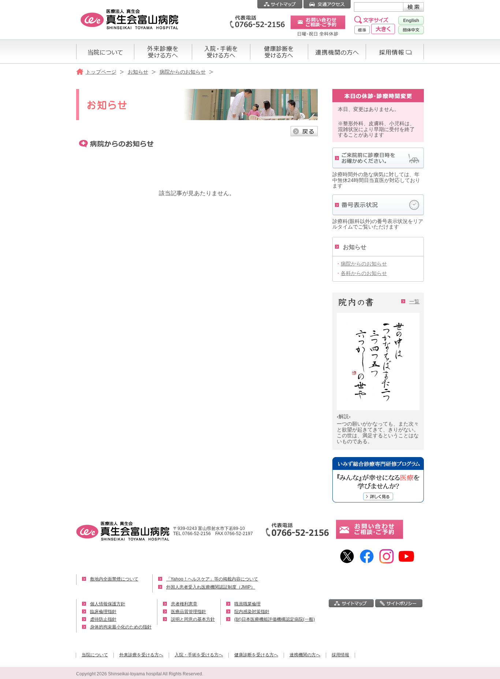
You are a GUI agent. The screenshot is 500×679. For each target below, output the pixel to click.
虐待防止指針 (103, 619)
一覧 (414, 301)
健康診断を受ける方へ (256, 654)
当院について (95, 654)
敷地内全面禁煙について (114, 579)
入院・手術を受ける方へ (199, 654)
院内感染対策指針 (251, 611)
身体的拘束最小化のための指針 (121, 627)
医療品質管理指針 (188, 611)
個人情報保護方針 (107, 603)
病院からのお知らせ (183, 72)
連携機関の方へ (305, 654)
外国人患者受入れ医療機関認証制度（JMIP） (210, 587)
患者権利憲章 (184, 603)
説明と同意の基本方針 (193, 619)
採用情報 (340, 654)
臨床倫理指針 (103, 611)
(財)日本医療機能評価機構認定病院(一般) (274, 619)
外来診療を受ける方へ (141, 654)
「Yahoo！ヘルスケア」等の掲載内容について (212, 579)
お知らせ (138, 72)
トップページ (101, 72)
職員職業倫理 (247, 603)
